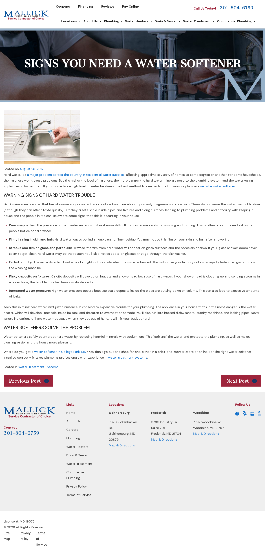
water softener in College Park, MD (60, 352)
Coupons (63, 6)
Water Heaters (136, 21)
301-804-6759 (236, 8)
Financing (85, 6)
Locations (69, 21)
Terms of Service (78, 495)
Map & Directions (122, 445)
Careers (72, 429)
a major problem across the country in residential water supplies (76, 175)
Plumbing (111, 21)
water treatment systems (127, 357)
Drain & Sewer (166, 21)
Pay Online (130, 6)
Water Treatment (197, 21)
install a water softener (217, 186)
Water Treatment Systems (38, 367)
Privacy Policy (76, 486)
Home (70, 413)
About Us (90, 21)
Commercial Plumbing (234, 21)
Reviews (107, 6)
